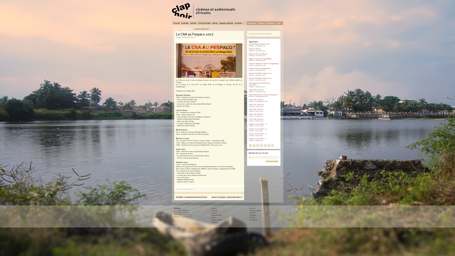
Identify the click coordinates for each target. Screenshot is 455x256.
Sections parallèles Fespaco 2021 (260, 73)
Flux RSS (252, 218)
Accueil (177, 23)
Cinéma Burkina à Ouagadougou (259, 68)
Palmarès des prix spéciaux (258, 54)
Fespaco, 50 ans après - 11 (258, 124)
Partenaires (253, 220)
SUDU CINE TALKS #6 (256, 90)
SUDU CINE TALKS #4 (256, 104)
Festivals (185, 23)
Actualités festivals (187, 29)
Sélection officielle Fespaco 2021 (260, 78)
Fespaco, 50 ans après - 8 (257, 138)
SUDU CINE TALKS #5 (256, 100)
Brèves (215, 23)
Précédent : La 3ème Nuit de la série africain (191, 197)
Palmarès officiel (255, 49)
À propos (252, 208)
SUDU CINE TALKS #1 (256, 119)
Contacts (252, 213)
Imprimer (261, 23)
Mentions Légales (255, 211)
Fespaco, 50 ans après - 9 (257, 134)
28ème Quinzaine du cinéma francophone (263, 95)
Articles (193, 23)
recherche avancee (272, 161)
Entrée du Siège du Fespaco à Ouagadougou (264, 63)
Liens (278, 23)
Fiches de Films (204, 23)
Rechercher (252, 23)
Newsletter (271, 23)
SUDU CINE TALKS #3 (256, 109)
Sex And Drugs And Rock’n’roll (259, 44)
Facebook (252, 215)
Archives (238, 23)
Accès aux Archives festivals (260, 34)
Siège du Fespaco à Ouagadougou (260, 59)
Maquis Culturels (226, 23)
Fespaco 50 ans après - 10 (258, 129)
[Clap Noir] (204, 20)
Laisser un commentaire (185, 189)
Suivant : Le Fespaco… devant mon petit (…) (227, 197)
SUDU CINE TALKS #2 (256, 114)
